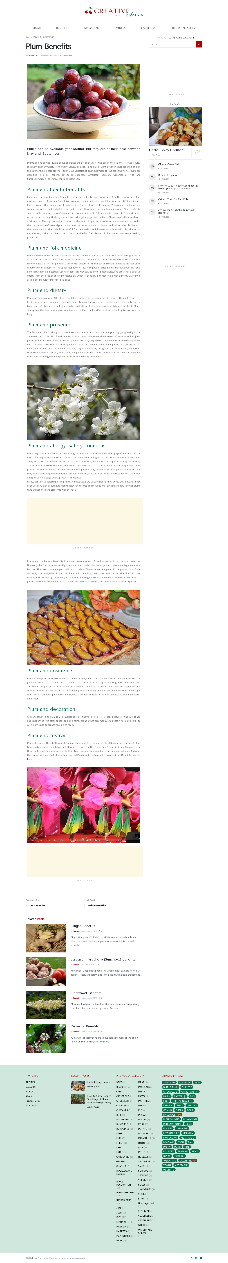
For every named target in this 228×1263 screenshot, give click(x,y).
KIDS (118, 1217)
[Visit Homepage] (114, 12)
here (29, 759)
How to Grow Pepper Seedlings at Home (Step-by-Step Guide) (178, 187)
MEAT (119, 1240)
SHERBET (143, 1180)
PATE (141, 1105)
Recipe (141, 1142)
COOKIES (121, 1105)
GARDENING (123, 1156)
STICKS (142, 1193)
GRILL (190, 1110)
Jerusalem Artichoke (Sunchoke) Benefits (103, 959)
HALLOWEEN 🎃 (172, 1114)
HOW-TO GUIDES (125, 1192)
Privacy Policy (33, 1100)
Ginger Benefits (83, 926)
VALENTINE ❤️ (188, 1160)
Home (37, 27)
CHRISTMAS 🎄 (189, 1091)
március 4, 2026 (88, 964)
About (29, 1096)
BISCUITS (121, 1086)
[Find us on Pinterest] (196, 1258)
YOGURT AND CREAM (145, 1231)
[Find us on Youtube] (201, 1258)
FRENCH (167, 1105)
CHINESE (187, 1087)
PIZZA (141, 1114)
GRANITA (121, 1166)
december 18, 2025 (49, 55)
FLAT (119, 1138)
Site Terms (31, 1105)
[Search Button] (199, 44)
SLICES (141, 1184)
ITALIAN (167, 1128)
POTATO (142, 1128)
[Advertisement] (85, 521)
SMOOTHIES (144, 1189)
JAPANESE (182, 1128)
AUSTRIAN (185, 1082)
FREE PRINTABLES (182, 1101)
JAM (118, 1207)
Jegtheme (80, 1258)
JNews (34, 1258)
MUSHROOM (187, 1137)
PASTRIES (143, 1100)
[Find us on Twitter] (191, 1258)
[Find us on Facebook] (187, 1258)
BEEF (119, 1082)
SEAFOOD (143, 1170)
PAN (190, 1142)
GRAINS (167, 1110)
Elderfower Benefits (86, 993)
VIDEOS (30, 1091)
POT (187, 1147)
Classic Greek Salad (169, 164)
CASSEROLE (122, 1096)
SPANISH (183, 1151)
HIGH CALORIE (171, 1119)
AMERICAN (169, 1082)
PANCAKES (144, 1086)
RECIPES (62, 27)
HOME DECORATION (123, 1183)
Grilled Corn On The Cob (173, 199)
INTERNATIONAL (172, 1124)
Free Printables (182, 27)
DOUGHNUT (122, 1119)
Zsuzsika (32, 55)
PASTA (141, 1091)
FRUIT (119, 1147)
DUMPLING (122, 1124)
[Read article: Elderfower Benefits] (46, 1005)
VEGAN (167, 1165)
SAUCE (141, 1166)
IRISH (189, 1124)
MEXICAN (188, 1133)
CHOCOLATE (123, 1100)
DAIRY (166, 1096)
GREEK (179, 1110)
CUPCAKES (122, 1110)
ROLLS (141, 1152)
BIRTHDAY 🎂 (170, 1087)
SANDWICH (144, 1161)
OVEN (181, 1142)
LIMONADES (122, 1221)
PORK (141, 1124)
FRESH (119, 1142)
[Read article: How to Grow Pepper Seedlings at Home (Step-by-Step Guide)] (78, 1099)
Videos (121, 27)
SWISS (167, 1156)
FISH (165, 1101)
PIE (140, 1110)
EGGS (119, 1133)
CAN (118, 1091)
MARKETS (121, 1231)
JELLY (119, 1212)
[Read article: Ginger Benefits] (46, 938)
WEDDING (168, 1169)
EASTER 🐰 (148, 27)
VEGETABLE (144, 1211)
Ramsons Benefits (85, 1026)
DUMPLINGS (122, 1128)
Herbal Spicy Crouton (166, 150)
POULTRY (143, 1133)
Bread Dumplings (168, 175)
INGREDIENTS (48, 37)
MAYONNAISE (123, 1235)
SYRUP (141, 1198)
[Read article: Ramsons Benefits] (46, 1038)
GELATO (120, 1161)
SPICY (195, 1151)
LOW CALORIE (171, 1133)
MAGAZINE (92, 27)
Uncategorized (146, 1203)
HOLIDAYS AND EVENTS (124, 1172)
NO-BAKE (168, 1142)
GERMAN (192, 1105)
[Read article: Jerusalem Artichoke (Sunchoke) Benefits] (46, 971)
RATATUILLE (144, 1138)
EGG (192, 1096)
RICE (140, 1147)
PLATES (142, 1119)
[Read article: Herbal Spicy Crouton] (175, 126)
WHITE (142, 1225)
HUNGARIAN (190, 1119)
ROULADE (143, 1156)
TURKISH (179, 1156)
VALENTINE (169, 1160)
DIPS (118, 1114)
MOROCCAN (170, 1137)
